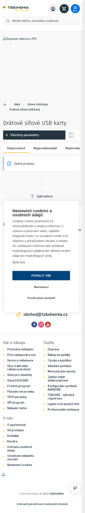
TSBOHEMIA (56, 493)
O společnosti (16, 425)
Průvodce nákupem (20, 349)
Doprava (53, 349)
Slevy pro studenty (19, 375)
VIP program (16, 402)
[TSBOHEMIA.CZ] (16, 8)
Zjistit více (18, 261)
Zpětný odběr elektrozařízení (58, 378)
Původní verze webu (20, 391)
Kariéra (12, 441)
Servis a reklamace (20, 360)
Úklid (17, 104)
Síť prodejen (15, 430)
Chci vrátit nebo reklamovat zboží (19, 367)
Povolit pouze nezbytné (41, 298)
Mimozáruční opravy (62, 371)
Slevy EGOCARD (17, 380)
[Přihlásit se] (53, 8)
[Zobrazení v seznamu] (73, 135)
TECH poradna (17, 397)
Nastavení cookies (19, 465)
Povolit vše (41, 275)
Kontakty (13, 435)
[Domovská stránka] (4, 105)
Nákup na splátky (59, 355)
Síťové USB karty (37, 104)
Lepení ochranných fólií (63, 404)
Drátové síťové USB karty (24, 109)
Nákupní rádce (17, 408)
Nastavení (41, 286)
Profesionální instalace (63, 409)
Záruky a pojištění (59, 360)
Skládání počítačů (59, 366)
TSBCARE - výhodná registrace (61, 396)
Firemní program (19, 386)
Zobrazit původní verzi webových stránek (42, 504)
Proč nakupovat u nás (21, 355)
